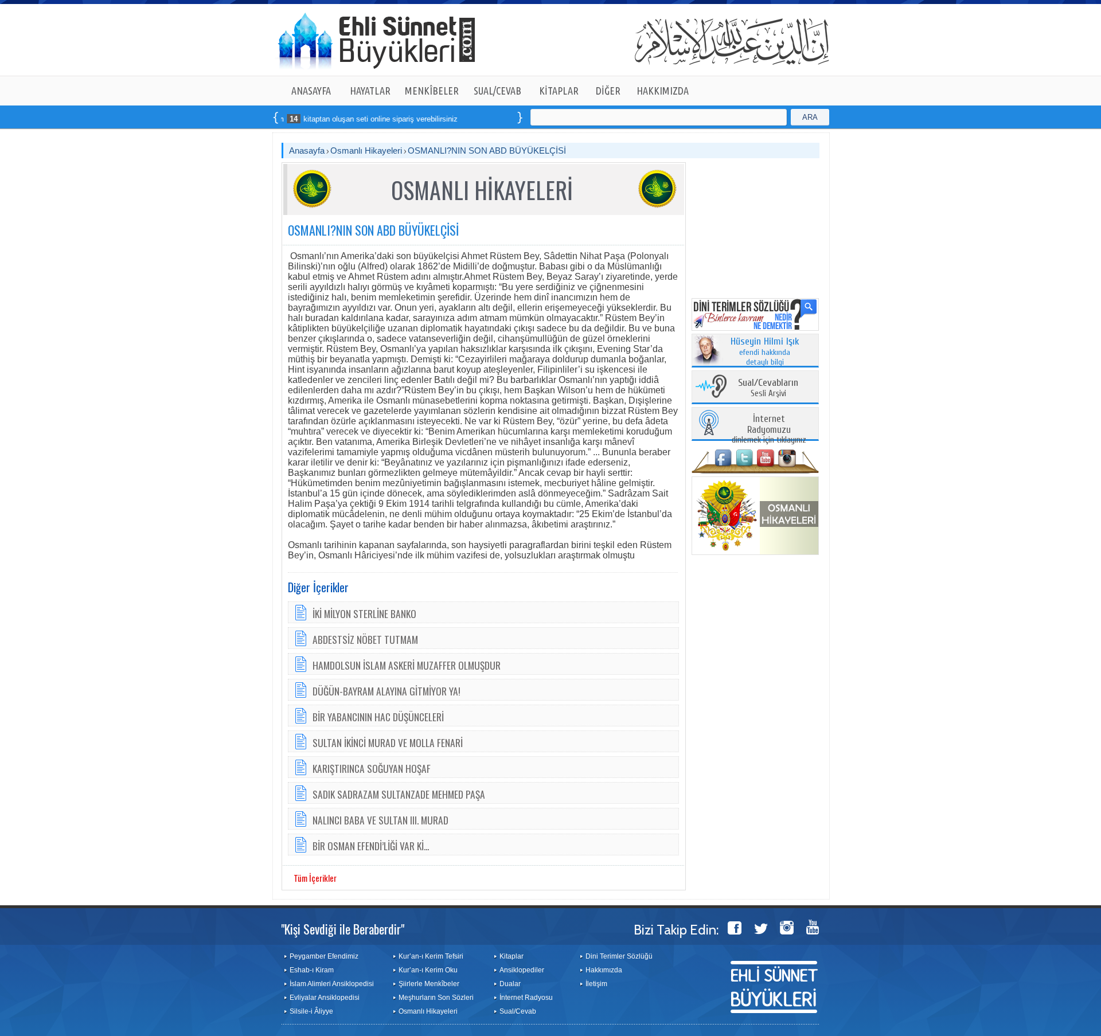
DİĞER (608, 90)
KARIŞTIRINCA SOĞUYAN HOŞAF (372, 768)
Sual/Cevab (517, 1011)
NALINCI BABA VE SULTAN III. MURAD (380, 819)
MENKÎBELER (432, 90)
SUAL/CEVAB (497, 90)
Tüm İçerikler (315, 877)
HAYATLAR (370, 90)
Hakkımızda (603, 970)
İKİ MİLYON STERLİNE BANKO (364, 613)
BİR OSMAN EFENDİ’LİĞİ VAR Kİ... (371, 845)
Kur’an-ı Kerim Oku (428, 970)
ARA (810, 117)
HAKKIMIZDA (663, 90)
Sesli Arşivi (768, 388)
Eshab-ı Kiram (312, 970)
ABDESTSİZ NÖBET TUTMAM (365, 639)
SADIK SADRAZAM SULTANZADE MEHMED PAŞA (399, 794)
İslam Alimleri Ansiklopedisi (332, 984)
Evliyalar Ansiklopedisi (325, 998)
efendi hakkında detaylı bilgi (765, 352)
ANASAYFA (311, 90)
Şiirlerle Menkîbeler (429, 984)
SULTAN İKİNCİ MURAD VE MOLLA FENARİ (388, 742)
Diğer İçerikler (318, 587)
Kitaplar (511, 956)
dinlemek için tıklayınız (769, 430)
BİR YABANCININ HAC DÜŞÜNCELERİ (378, 716)
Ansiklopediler (521, 970)
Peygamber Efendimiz (324, 956)
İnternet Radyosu (526, 998)
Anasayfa (307, 150)
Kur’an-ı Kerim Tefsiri (431, 956)
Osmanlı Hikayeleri (366, 150)
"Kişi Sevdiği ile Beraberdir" (342, 929)
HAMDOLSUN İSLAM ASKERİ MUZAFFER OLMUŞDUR (407, 665)
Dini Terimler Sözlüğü (619, 956)
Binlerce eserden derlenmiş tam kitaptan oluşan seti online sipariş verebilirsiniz (294, 119)
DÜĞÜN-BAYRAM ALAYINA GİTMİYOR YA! (386, 690)
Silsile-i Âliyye (311, 1011)
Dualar (510, 984)
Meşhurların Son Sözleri (436, 998)
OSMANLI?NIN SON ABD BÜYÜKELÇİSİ (487, 150)
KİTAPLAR (559, 90)
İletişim (596, 984)
